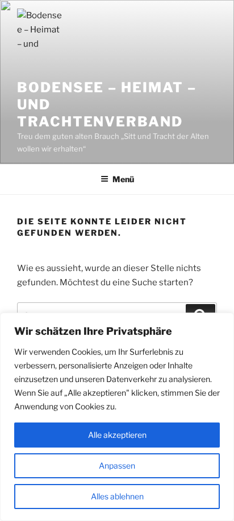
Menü (123, 179)
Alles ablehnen (117, 496)
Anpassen (117, 465)
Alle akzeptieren (117, 435)
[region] (117, 417)
